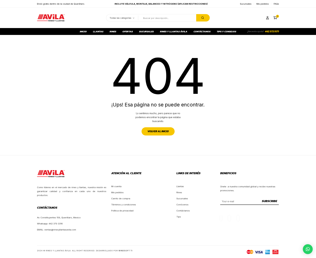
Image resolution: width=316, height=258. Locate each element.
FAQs (276, 3)
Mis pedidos (262, 3)
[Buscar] (203, 17)
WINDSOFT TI (125, 250)
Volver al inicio (158, 131)
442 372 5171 (272, 31)
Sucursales (245, 3)
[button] (275, 18)
